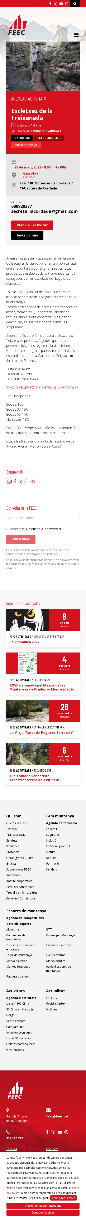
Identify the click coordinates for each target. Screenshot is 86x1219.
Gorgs (10, 1015)
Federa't (51, 829)
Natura (51, 852)
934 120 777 (14, 1138)
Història (11, 829)
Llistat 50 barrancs (18, 1038)
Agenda (17, 98)
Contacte (52, 1149)
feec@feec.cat (57, 1116)
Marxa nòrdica (56, 961)
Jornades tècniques (19, 1032)
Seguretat (52, 835)
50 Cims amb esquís (19, 1009)
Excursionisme (48, 138)
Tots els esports (18, 924)
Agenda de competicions (25, 918)
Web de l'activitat (32, 225)
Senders (51, 869)
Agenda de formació (61, 823)
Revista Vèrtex (55, 1003)
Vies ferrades (15, 1050)
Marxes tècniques (18, 966)
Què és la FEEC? (17, 823)
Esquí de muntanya (19, 955)
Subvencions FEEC (18, 869)
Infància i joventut (58, 846)
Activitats (37, 98)
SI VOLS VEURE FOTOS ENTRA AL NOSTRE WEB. (42, 387)
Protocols (12, 852)
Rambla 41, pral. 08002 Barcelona (17, 1118)
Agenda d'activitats (21, 998)
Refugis (51, 858)
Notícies (51, 1009)
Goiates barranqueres (20, 1044)
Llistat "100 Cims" (18, 1003)
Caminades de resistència (15, 937)
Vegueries (12, 846)
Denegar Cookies (43, 1212)
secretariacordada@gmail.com (44, 211)
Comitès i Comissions (20, 898)
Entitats (11, 863)
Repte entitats (15, 1021)
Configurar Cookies (63, 1198)
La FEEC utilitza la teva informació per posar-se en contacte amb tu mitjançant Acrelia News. (37, 552)
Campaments (15, 1027)
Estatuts (11, 840)
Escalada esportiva (58, 945)
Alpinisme (12, 929)
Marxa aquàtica (16, 961)
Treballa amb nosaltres (21, 892)
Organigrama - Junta (20, 858)
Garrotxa (22, 138)
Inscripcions (27, 235)
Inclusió (51, 840)
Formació (52, 863)
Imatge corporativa (19, 881)
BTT (49, 929)
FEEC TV (51, 998)
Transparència (15, 835)
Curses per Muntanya (60, 935)
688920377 (21, 206)
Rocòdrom (13, 875)
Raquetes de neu (17, 976)
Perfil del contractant (20, 887)
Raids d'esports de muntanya (58, 968)
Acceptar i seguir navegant (43, 1205)
